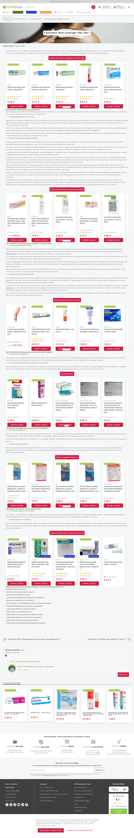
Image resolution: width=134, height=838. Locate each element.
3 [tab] (67, 240)
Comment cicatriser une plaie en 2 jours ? (20, 592)
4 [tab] (69, 240)
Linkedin (22, 804)
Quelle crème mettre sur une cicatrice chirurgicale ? (24, 617)
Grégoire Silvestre (8, 46)
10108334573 (26, 670)
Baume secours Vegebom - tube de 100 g (64, 88)
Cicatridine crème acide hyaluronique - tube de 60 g (40, 88)
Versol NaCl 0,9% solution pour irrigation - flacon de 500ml (112, 220)
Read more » (123, 674)
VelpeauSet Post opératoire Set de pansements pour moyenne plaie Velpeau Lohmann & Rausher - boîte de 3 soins (113, 407)
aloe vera (17, 262)
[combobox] (60, 7)
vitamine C (9, 288)
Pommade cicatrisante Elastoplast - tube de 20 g (89, 88)
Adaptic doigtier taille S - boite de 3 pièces (39, 404)
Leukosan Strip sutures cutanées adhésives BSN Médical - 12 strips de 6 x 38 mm (40, 489)
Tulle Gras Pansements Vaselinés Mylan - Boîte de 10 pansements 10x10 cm (66, 714)
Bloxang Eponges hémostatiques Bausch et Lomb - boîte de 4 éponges (16, 564)
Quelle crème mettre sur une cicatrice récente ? (22, 620)
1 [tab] (63, 240)
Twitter (14, 804)
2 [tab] (65, 240)
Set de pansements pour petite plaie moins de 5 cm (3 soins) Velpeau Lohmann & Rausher (65, 406)
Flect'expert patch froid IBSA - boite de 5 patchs (113, 330)
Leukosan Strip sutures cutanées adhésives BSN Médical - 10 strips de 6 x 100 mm (113, 489)
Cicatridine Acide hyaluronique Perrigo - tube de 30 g (14, 713)
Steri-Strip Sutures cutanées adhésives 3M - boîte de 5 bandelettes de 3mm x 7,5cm (65, 489)
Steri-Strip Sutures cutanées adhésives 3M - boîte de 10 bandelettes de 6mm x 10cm (16, 489)
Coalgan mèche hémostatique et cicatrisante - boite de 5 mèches (40, 564)
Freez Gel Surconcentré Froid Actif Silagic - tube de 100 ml (89, 330)
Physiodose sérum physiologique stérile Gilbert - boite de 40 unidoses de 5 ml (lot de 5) (16, 222)
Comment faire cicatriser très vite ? (18, 594)
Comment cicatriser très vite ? (16, 589)
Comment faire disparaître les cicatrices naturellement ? (25, 597)
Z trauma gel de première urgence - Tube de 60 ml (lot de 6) (16, 332)
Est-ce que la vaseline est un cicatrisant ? (20, 600)
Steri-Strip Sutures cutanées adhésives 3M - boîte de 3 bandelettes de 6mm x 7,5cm (89, 489)
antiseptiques (10, 254)
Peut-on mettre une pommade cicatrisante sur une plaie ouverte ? (28, 603)
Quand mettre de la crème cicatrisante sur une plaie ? (24, 606)
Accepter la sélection (51, 830)
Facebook (6, 804)
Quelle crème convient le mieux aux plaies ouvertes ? (24, 614)
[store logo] (13, 7)
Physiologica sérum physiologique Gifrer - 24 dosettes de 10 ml (89, 221)
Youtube (18, 804)
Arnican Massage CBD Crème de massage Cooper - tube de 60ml (41, 332)
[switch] (125, 789)
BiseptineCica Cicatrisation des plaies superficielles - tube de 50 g (118, 714)
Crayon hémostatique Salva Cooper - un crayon (113, 563)
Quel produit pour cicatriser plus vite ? (19, 611)
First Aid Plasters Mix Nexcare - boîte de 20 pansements (15, 405)
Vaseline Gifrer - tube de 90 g (40, 712)
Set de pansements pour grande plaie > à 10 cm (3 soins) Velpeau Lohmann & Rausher (88, 406)
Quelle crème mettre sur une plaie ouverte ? (21, 608)
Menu (8, 12)
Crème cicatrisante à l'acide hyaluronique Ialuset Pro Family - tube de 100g (92, 714)
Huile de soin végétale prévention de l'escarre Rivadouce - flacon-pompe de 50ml (40, 222)
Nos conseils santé (35, 19)
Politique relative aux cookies (46, 825)
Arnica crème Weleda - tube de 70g (65, 330)
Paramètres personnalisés (80, 830)
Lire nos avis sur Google (119, 811)
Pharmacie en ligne (19, 19)
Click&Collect (79, 797)
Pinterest (26, 804)
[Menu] (127, 788)
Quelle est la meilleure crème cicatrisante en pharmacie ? (26, 623)
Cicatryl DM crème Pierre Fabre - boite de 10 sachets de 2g (113, 90)
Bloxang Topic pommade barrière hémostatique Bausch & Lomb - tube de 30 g (89, 565)
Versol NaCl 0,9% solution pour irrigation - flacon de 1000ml (64, 220)
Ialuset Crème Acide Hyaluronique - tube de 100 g (16, 88)
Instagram (10, 804)
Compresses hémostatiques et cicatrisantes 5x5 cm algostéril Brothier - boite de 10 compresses (65, 565)
